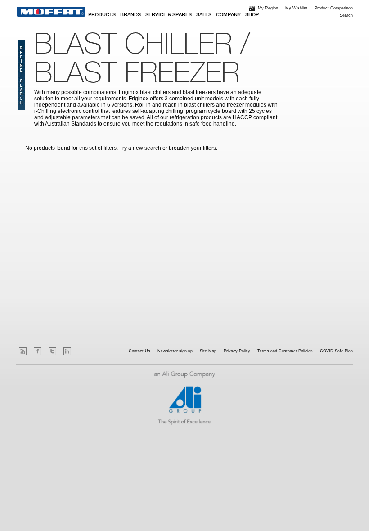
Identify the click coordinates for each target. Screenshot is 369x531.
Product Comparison (334, 8)
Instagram (82, 351)
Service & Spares (168, 15)
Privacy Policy (237, 351)
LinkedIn (67, 351)
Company (228, 15)
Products (102, 15)
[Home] (51, 12)
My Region (268, 8)
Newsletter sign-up (175, 351)
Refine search (21, 75)
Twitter (52, 351)
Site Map (208, 351)
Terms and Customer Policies (285, 351)
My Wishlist (296, 8)
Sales (204, 15)
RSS (23, 351)
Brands (130, 15)
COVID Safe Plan (336, 351)
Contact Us (139, 351)
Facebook (37, 351)
